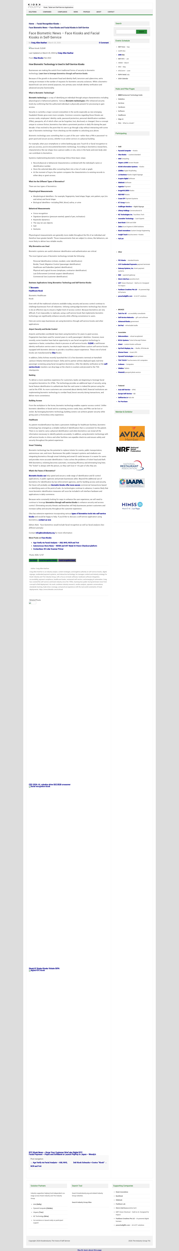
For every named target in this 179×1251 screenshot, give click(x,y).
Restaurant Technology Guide (132, 95)
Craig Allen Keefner (39, 43)
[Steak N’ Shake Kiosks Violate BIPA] (70, 786)
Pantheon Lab (120, 1204)
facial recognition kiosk (67, 560)
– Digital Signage (131, 206)
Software (121, 111)
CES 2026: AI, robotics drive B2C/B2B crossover (50, 784)
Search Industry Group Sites (82, 1202)
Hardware (121, 107)
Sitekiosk (119, 1200)
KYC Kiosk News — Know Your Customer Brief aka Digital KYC (55, 1152)
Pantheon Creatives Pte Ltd (125, 1219)
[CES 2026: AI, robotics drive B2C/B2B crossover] (34, 603)
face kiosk (33, 560)
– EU (127, 394)
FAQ (119, 123)
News (76, 12)
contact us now (44, 520)
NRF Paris (121, 47)
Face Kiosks (47, 538)
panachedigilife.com (123, 1225)
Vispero (35, 1212)
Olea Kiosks (38, 58)
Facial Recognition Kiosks (48, 560)
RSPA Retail (122, 74)
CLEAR (90, 343)
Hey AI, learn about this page (90, 1250)
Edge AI (121, 119)
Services (121, 103)
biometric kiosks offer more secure (65, 485)
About (98, 12)
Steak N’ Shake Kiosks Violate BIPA (44, 968)
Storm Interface (121, 1208)
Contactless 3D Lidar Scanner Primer (48, 549)
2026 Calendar (123, 78)
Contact (111, 12)
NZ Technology (38, 1216)
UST (117, 1212)
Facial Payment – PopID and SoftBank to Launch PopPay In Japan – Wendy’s (62, 1154)
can (37, 476)
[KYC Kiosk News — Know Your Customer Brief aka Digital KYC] (70, 970)
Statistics (121, 99)
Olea (54, 353)
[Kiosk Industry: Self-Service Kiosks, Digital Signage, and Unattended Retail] (50, 8)
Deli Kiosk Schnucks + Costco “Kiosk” (90, 1162)
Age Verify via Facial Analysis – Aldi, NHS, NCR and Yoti (56, 543)
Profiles (86, 12)
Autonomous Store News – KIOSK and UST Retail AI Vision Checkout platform (65, 546)
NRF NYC (121, 59)
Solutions (32, 12)
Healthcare (122, 115)
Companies (47, 12)
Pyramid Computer (39, 1208)
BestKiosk (119, 1196)
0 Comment (104, 43)
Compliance (62, 12)
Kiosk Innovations (122, 1192)
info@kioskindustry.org (45, 533)
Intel (34, 1204)
